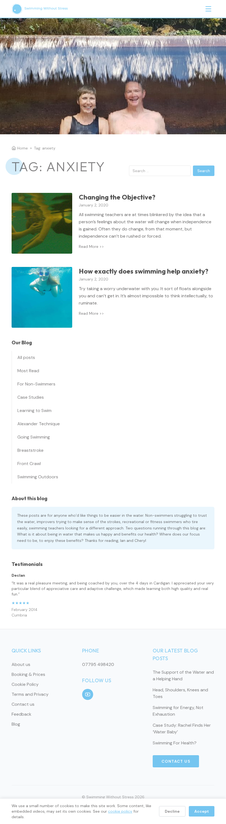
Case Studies (30, 397)
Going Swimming (33, 437)
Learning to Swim (34, 410)
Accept (201, 811)
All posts (26, 357)
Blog (16, 724)
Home (22, 148)
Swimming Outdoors (37, 477)
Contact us (23, 704)
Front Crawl (29, 463)
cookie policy (120, 811)
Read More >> (91, 246)
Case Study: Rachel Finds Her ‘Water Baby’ (182, 728)
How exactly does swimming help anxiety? (143, 271)
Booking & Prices (28, 674)
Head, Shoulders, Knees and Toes (180, 693)
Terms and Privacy (30, 694)
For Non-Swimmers (36, 384)
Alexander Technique (38, 424)
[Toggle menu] (208, 9)
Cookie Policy (25, 684)
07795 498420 (98, 664)
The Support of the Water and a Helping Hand (183, 675)
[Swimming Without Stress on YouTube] (87, 694)
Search (203, 170)
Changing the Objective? (117, 197)
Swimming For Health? (175, 743)
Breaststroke (30, 450)
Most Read (28, 371)
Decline (172, 811)
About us (21, 664)
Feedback (21, 714)
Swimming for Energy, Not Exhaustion (178, 711)
